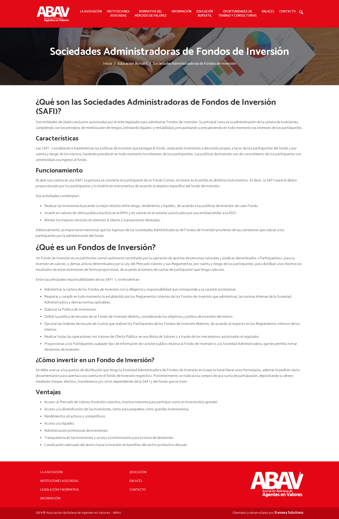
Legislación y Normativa (59, 490)
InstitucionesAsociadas (118, 14)
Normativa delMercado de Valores (151, 14)
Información (50, 498)
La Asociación (51, 472)
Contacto (287, 12)
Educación (138, 472)
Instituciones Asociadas (59, 481)
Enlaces (268, 12)
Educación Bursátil (204, 14)
